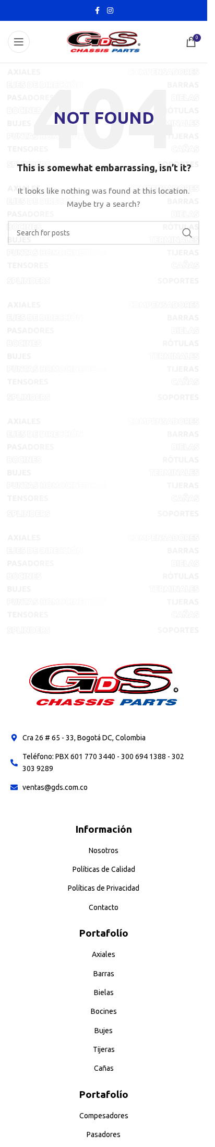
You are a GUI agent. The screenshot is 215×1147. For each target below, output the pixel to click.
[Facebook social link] (97, 11)
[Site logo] (103, 41)
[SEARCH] (187, 233)
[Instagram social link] (110, 11)
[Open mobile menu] (19, 41)
